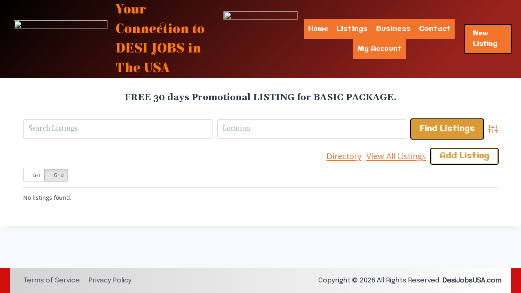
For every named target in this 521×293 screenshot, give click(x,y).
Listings (352, 29)
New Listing (485, 39)
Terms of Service (52, 280)
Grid (58, 175)
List (35, 175)
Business (393, 29)
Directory (343, 156)
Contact (435, 29)
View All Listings (396, 156)
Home (318, 29)
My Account (379, 49)
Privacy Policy (109, 280)
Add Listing (464, 156)
